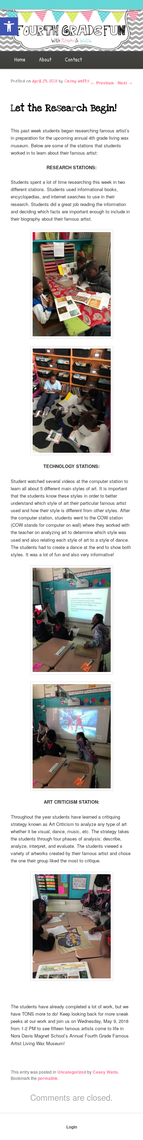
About (45, 59)
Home (19, 59)
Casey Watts (77, 81)
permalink (48, 1078)
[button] (9, 26)
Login (71, 1127)
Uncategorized (71, 1072)
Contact (73, 59)
